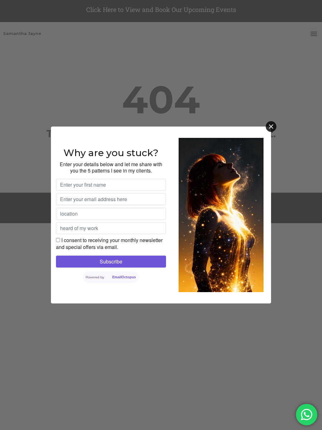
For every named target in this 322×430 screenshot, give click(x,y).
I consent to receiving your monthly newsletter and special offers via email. (109, 243)
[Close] (271, 126)
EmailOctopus (124, 277)
